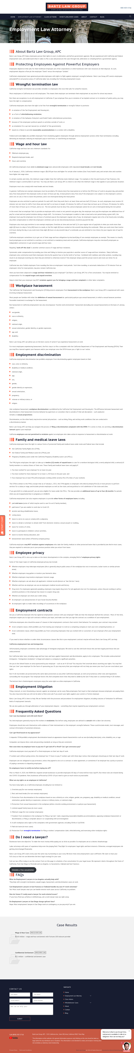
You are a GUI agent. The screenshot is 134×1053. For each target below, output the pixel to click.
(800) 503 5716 (18, 1034)
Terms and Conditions (25, 1050)
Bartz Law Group (81, 1050)
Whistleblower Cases (68, 17)
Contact (93, 17)
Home (12, 17)
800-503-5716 (126, 8)
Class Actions (50, 17)
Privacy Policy (13, 1050)
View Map (81, 1034)
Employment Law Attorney (29, 17)
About (84, 17)
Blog (102, 17)
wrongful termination (32, 830)
